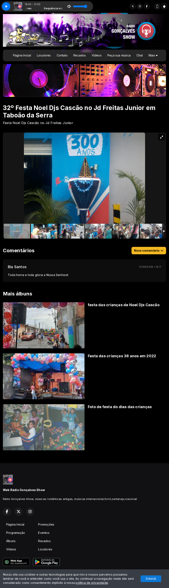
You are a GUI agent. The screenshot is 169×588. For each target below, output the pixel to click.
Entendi (151, 578)
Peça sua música (119, 55)
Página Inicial (22, 55)
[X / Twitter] (132, 6)
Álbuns (10, 541)
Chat (139, 55)
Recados (79, 55)
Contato (62, 55)
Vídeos (97, 55)
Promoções (46, 524)
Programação (15, 532)
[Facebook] (146, 6)
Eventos (43, 532)
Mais (152, 55)
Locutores (44, 55)
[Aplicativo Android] (164, 6)
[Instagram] (139, 6)
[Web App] (157, 6)
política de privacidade (92, 582)
